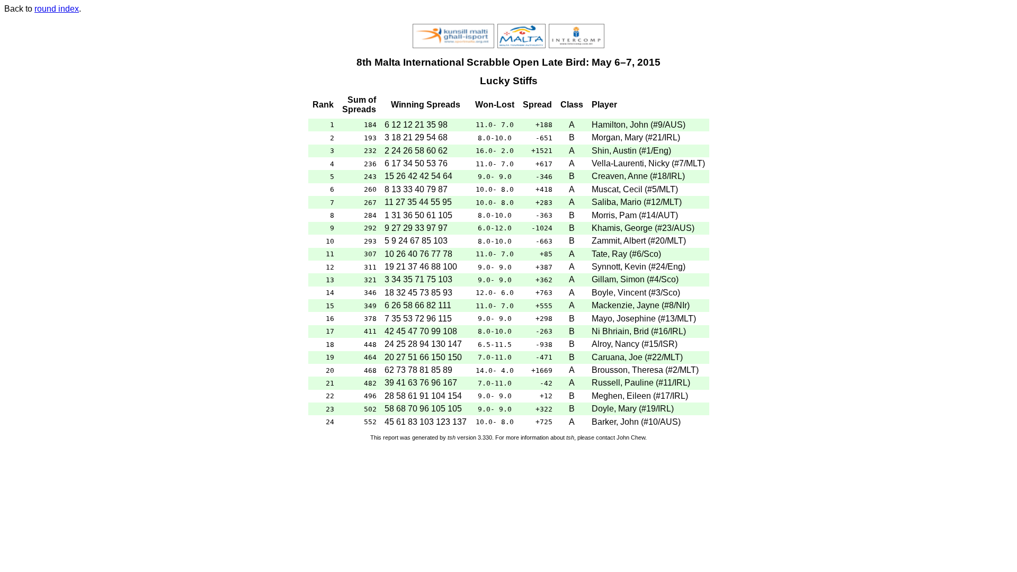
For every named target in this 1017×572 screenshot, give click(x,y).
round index (56, 8)
